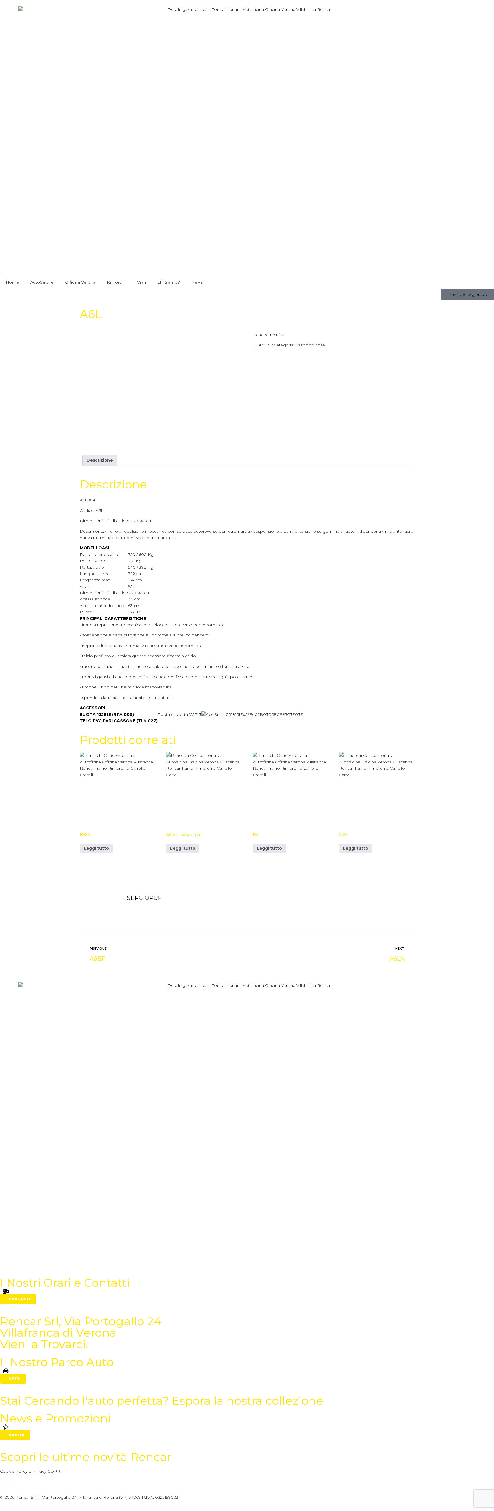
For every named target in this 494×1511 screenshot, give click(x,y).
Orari (141, 282)
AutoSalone (42, 282)
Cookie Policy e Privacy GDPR (30, 1471)
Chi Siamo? (168, 282)
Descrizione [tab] (100, 460)
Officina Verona (80, 282)
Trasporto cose (310, 345)
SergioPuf (144, 898)
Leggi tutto (96, 848)
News (197, 282)
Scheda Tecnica (269, 334)
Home (12, 282)
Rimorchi (116, 282)
